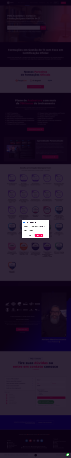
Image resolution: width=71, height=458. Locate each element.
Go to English (39, 235)
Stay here (31, 235)
